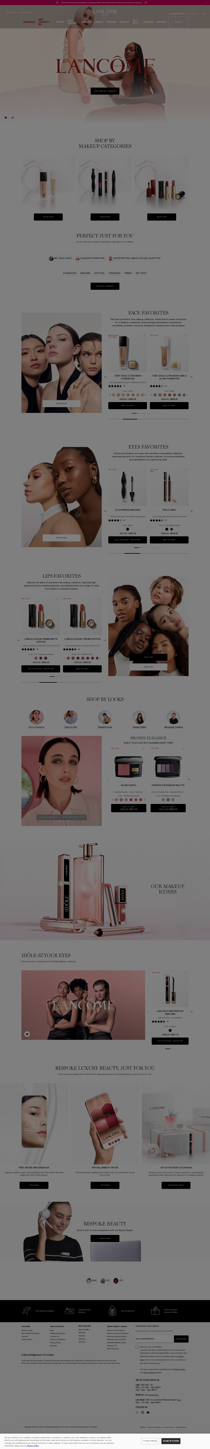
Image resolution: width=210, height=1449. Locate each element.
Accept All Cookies (171, 1441)
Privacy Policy (33, 1446)
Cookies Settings (150, 1441)
